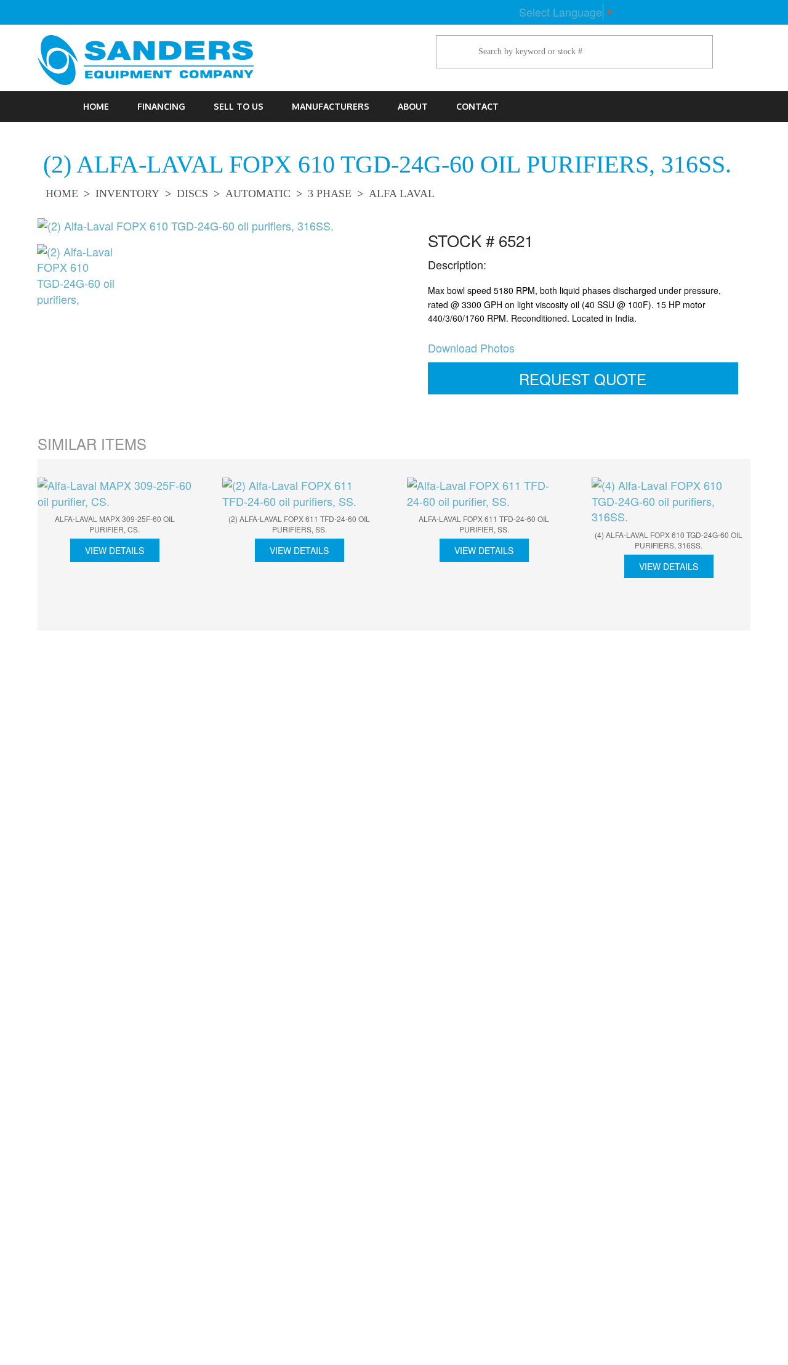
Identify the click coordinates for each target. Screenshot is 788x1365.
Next (769, 546)
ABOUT (413, 106)
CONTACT (477, 106)
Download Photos (471, 348)
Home (96, 106)
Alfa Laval (402, 193)
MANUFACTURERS (330, 106)
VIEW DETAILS (114, 550)
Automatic (258, 193)
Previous (18, 280)
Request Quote (582, 378)
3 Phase (330, 193)
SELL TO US (238, 106)
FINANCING (161, 106)
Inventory (127, 193)
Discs (192, 193)
